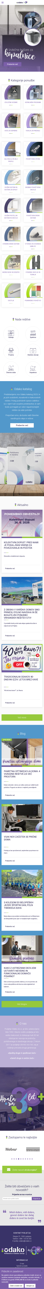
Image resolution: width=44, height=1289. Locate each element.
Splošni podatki (22, 1266)
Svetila (11, 300)
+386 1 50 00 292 (25, 1239)
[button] (11, 1159)
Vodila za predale (33, 131)
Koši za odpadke (11, 131)
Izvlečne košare (11, 102)
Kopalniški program (33, 102)
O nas (22, 1264)
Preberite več (10, 568)
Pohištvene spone (33, 159)
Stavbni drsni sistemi (11, 244)
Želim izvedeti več (16, 1286)
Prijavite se (36, 1198)
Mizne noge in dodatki (11, 272)
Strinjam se (30, 1286)
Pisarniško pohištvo (33, 300)
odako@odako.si (25, 1241)
